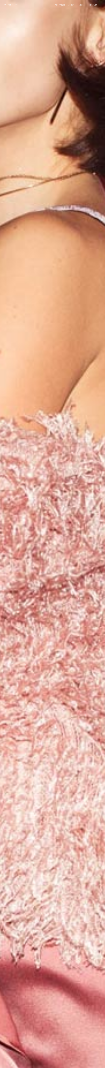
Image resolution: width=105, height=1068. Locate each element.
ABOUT (71, 5)
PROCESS (82, 5)
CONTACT (92, 5)
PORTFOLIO (60, 5)
